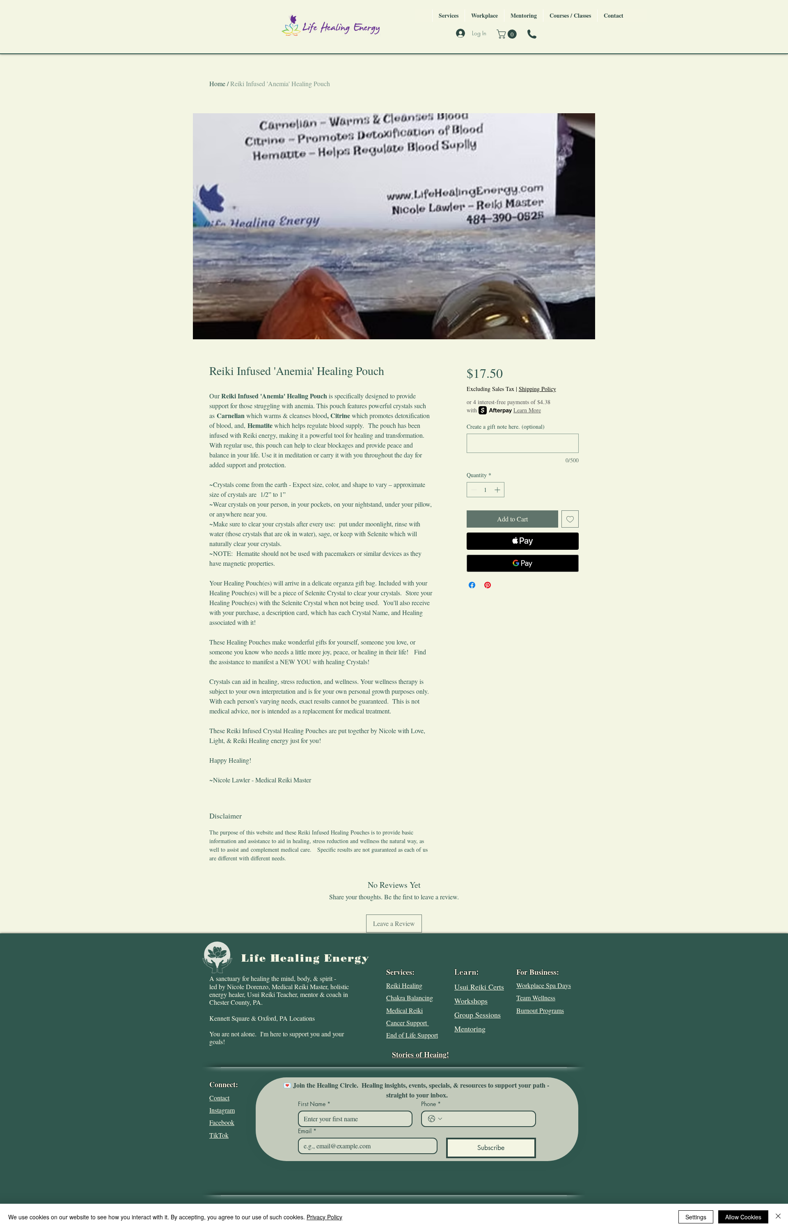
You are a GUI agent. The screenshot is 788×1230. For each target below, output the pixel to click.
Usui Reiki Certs (479, 987)
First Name (314, 1103)
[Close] (778, 1216)
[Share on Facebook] (472, 585)
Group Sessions (477, 1015)
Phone (431, 1103)
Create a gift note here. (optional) (506, 426)
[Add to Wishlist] (570, 519)
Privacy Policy (324, 1217)
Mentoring (470, 1028)
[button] (508, 34)
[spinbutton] (485, 489)
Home (217, 83)
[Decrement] (473, 489)
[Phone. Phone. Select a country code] (435, 1119)
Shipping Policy (537, 389)
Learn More (527, 410)
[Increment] (498, 489)
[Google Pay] (523, 563)
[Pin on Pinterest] (487, 585)
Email (307, 1130)
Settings (695, 1217)
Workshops (471, 1001)
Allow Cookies (743, 1217)
